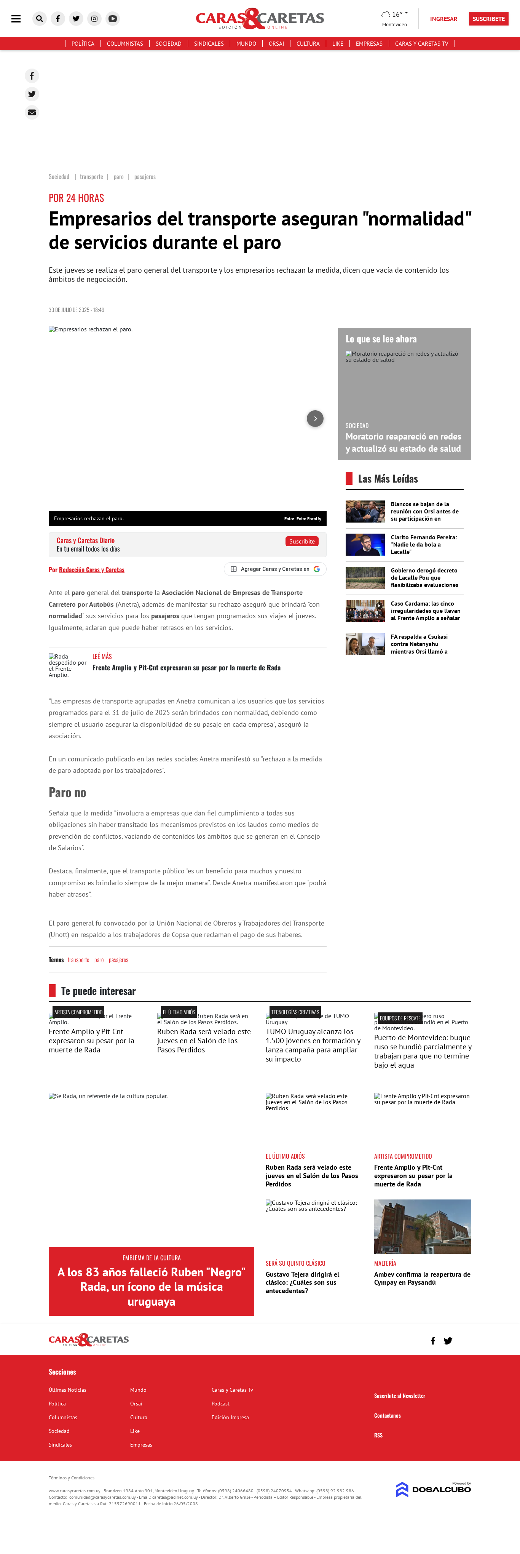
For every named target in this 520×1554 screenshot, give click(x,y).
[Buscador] (39, 18)
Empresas (369, 43)
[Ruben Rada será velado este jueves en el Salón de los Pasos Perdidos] (205, 1022)
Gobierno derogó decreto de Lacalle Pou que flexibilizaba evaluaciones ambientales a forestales (424, 581)
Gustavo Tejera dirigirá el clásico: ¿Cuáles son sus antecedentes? (302, 1282)
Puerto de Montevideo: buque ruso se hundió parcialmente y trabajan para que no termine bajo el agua (422, 1051)
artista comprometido (78, 1012)
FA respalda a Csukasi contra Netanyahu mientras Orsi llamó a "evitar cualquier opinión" (424, 647)
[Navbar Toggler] (21, 19)
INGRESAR (444, 18)
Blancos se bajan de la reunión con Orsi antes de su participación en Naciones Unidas (425, 515)
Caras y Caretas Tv (421, 43)
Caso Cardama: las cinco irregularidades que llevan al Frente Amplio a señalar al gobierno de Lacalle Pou (426, 614)
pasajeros (118, 959)
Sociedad (169, 43)
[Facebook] (32, 76)
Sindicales (209, 43)
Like (337, 43)
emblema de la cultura (152, 1257)
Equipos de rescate (400, 1018)
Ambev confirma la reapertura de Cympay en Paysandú (422, 1278)
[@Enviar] (32, 112)
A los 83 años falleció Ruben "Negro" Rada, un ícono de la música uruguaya (151, 1286)
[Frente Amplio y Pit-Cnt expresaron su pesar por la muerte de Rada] (68, 667)
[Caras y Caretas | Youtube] (112, 18)
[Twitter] (32, 94)
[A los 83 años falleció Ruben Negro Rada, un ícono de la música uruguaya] (151, 1170)
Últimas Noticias (67, 1389)
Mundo (246, 43)
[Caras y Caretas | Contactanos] (462, 1340)
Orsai (276, 43)
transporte (78, 959)
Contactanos (387, 1415)
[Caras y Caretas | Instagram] (94, 18)
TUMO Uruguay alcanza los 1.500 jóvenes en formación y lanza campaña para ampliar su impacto (313, 1045)
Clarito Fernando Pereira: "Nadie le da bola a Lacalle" (424, 544)
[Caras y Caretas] (89, 1346)
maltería (385, 1263)
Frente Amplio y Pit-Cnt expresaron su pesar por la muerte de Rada (187, 667)
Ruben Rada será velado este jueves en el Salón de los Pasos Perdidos (204, 1040)
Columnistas (125, 43)
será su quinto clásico (295, 1263)
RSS (378, 1435)
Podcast (221, 1403)
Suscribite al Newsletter (399, 1395)
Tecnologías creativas (295, 1012)
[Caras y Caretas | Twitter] (76, 18)
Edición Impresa (230, 1417)
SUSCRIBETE (489, 18)
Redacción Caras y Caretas (91, 569)
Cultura (308, 43)
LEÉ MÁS (102, 656)
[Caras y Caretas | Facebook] (58, 18)
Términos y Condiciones (71, 1477)
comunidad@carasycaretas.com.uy (102, 1497)
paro (99, 959)
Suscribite (302, 541)
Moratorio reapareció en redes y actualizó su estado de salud (403, 442)
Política (83, 43)
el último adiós (179, 1012)
